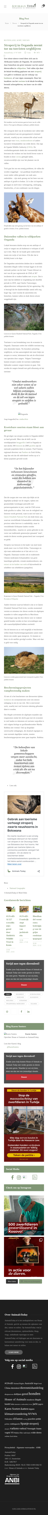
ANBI (38, 1448)
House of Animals (18, 1037)
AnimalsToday (8, 52)
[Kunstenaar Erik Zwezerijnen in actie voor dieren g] (24, 1257)
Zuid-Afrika (13, 1436)
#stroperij (23, 1000)
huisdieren (30, 1400)
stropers (7, 1429)
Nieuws (14, 23)
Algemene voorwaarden (25, 1448)
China (7, 1388)
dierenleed (15, 1388)
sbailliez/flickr (23, 419)
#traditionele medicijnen (15, 1003)
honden (34, 1393)
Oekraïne (8, 1419)
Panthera (25, 452)
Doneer (24, 985)
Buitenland (10, 40)
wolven (7, 1436)
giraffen (32, 446)
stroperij (38, 72)
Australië (29, 1383)
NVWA (32, 1413)
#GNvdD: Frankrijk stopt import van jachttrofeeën (24, 926)
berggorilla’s (21, 443)
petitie (38, 1419)
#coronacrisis (35, 994)
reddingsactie (15, 1424)
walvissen (27, 1433)
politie (7, 1424)
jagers (40, 1404)
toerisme (21, 81)
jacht (35, 1404)
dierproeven (9, 1394)
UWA (30, 147)
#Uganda (34, 1003)
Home (7, 23)
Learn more (14, 1352)
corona (18, 157)
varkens (14, 1428)
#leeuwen (20, 997)
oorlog (25, 1419)
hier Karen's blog (14, 1044)
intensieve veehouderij (21, 1404)
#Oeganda (9, 1000)
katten (24, 1408)
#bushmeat (20, 994)
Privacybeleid (10, 1448)
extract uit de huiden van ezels (15, 564)
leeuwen (19, 446)
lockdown (7, 700)
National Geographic (17, 888)
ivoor (17, 141)
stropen (34, 277)
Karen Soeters (31, 1034)
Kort (19, 40)
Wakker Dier (18, 1433)
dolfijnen (17, 1394)
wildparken (21, 68)
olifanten (18, 1418)
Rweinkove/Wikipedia (11, 599)
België (36, 1383)
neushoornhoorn (26, 141)
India (12, 1404)
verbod (23, 1428)
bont (40, 1383)
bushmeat (8, 78)
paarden (31, 1419)
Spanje (24, 1423)
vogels (7, 1432)
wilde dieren (36, 1432)
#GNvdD (9, 1383)
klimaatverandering (16, 1413)
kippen (31, 1409)
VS (12, 1432)
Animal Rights (19, 1383)
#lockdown (34, 997)
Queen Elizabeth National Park (15, 517)
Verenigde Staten (34, 1428)
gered (25, 1394)
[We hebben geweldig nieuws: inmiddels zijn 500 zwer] (24, 1215)
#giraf (8, 997)
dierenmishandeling (31, 1387)
